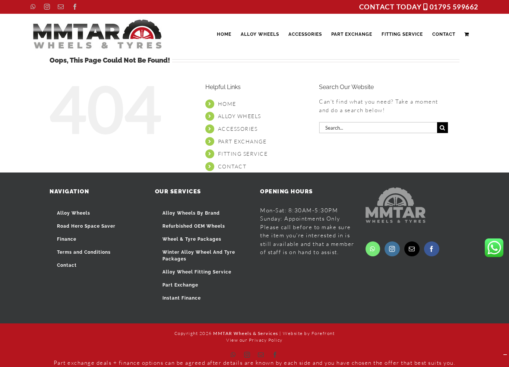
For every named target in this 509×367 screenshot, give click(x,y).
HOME (227, 104)
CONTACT (232, 166)
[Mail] (412, 248)
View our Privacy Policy (254, 340)
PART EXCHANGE (242, 141)
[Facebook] (432, 248)
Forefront (323, 333)
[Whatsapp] (373, 248)
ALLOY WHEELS (239, 116)
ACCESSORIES (238, 129)
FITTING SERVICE (243, 154)
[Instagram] (392, 248)
